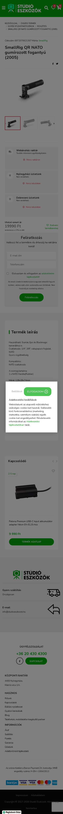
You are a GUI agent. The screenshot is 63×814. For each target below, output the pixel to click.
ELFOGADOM (35, 391)
